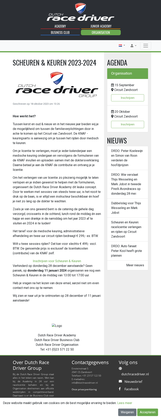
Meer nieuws (135, 265)
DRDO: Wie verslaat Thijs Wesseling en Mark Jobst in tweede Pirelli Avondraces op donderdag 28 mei (126, 184)
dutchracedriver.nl (135, 374)
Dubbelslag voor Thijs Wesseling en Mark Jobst (126, 208)
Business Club (60, 32)
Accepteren (148, 412)
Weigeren (127, 412)
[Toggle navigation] (145, 46)
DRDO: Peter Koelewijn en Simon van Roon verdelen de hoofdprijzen (127, 158)
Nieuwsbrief (133, 381)
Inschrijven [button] (127, 98)
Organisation (101, 32)
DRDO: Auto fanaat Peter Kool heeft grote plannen (126, 250)
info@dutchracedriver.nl (85, 382)
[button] (122, 45)
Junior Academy (101, 26)
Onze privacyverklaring (84, 389)
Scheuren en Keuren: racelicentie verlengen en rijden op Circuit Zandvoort (126, 229)
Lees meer (124, 403)
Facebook (131, 389)
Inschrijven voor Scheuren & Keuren (57, 261)
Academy (60, 26)
